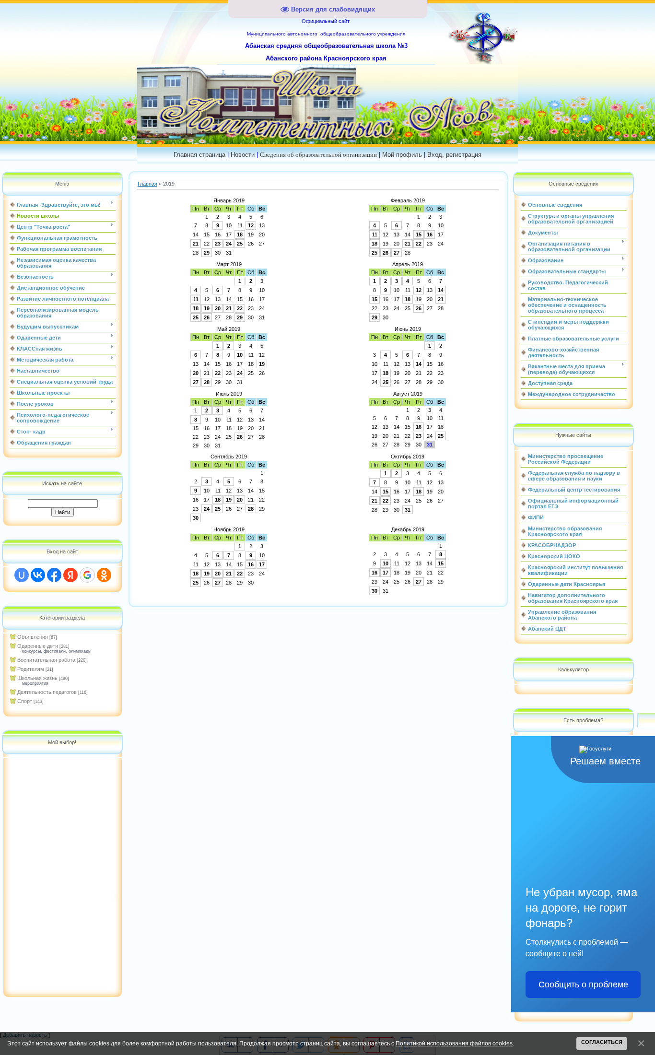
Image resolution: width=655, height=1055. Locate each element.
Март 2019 (229, 264)
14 (441, 290)
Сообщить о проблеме (583, 984)
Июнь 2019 (408, 329)
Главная (147, 184)
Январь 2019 (229, 200)
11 (374, 234)
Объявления (32, 637)
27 (396, 253)
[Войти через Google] (87, 575)
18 (240, 234)
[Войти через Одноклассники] (104, 575)
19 (207, 308)
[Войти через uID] (21, 575)
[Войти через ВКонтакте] (38, 575)
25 (240, 243)
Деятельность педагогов (47, 692)
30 (196, 518)
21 (196, 243)
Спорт (24, 701)
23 (218, 243)
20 (218, 308)
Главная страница (199, 154)
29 (207, 253)
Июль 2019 (229, 394)
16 (430, 234)
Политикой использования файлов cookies (454, 1043)
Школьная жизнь (37, 678)
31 (407, 510)
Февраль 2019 (408, 200)
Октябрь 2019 (407, 456)
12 (251, 225)
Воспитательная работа (46, 660)
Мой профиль (402, 154)
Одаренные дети (37, 646)
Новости (243, 154)
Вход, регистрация (454, 154)
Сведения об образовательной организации (318, 154)
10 (240, 355)
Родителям (30, 669)
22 (418, 243)
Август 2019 (407, 394)
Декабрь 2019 (407, 529)
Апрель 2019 (407, 264)
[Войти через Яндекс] (70, 575)
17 (262, 564)
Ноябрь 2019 (229, 529)
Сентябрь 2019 (229, 456)
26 (385, 253)
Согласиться (601, 1042)
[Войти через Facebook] (54, 575)
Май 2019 (228, 329)
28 (207, 382)
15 (418, 234)
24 (229, 243)
